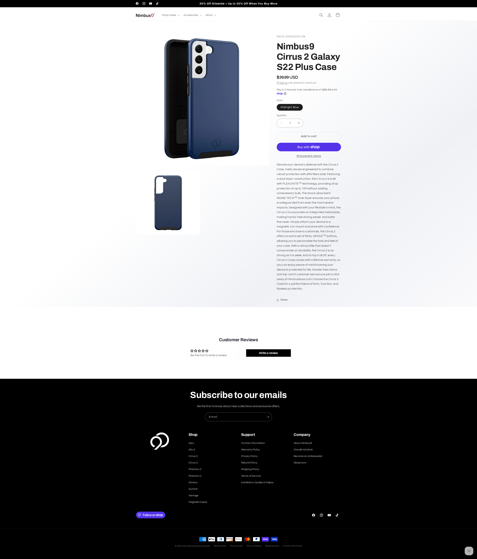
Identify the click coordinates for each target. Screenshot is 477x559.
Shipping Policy (250, 469)
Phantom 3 (195, 476)
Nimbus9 (186, 546)
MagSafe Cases (198, 502)
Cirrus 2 (193, 456)
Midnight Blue (290, 107)
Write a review (268, 353)
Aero (191, 443)
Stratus (193, 482)
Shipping (282, 83)
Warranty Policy (250, 449)
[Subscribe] (268, 417)
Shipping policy (272, 546)
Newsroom (300, 462)
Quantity (281, 115)
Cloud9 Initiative (303, 449)
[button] (170, 15)
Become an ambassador (308, 456)
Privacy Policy (249, 456)
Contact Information (253, 443)
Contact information (292, 546)
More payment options (309, 156)
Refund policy (220, 546)
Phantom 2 (195, 469)
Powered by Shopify (201, 546)
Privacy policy (236, 546)
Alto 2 (192, 449)
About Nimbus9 (303, 443)
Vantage (193, 495)
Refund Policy (249, 462)
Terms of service (253, 546)
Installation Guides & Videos (257, 482)
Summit (193, 489)
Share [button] (284, 300)
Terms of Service (251, 476)
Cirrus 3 (193, 462)
